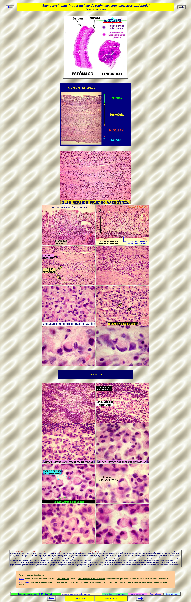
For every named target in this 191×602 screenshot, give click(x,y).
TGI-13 (94, 560)
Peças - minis (121, 594)
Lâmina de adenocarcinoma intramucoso (76, 594)
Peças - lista (108, 594)
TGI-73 (21, 579)
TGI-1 (99, 560)
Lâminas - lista (79, 598)
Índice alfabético (172, 594)
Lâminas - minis (111, 598)
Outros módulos (155, 594)
